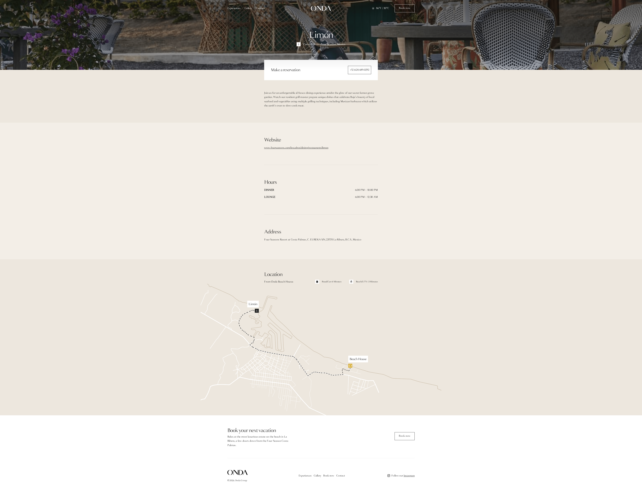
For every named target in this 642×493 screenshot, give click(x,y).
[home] (321, 8)
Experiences (233, 8)
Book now (328, 475)
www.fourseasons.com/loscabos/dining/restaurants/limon (296, 147)
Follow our (403, 475)
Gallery (248, 8)
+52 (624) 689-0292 (359, 70)
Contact (260, 8)
